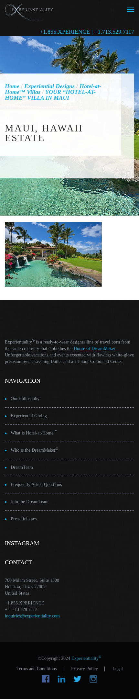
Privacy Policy (84, 669)
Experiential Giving (29, 415)
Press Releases (24, 518)
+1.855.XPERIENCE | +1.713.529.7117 (87, 31)
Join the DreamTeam (29, 501)
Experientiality (29, 11)
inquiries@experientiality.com (32, 616)
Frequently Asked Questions (36, 484)
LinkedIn (62, 679)
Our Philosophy (25, 398)
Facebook (46, 679)
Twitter (77, 679)
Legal (117, 669)
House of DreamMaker (94, 348)
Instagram (93, 679)
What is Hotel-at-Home (34, 432)
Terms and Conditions (36, 669)
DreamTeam (22, 467)
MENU (130, 9)
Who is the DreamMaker (34, 449)
